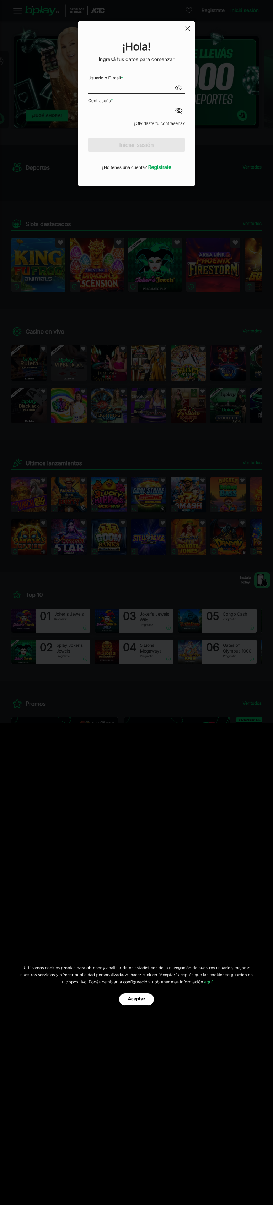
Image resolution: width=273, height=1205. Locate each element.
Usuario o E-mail (105, 78)
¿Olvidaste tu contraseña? (159, 123)
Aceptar (136, 999)
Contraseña (100, 100)
